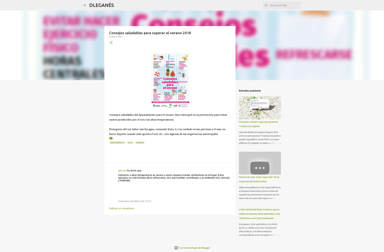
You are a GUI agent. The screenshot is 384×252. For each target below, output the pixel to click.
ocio (130, 143)
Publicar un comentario (121, 208)
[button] (111, 43)
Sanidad (140, 143)
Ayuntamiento (117, 143)
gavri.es (122, 170)
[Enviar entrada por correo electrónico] (111, 139)
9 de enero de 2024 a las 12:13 (134, 201)
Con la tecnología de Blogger (194, 247)
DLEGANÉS (101, 5)
